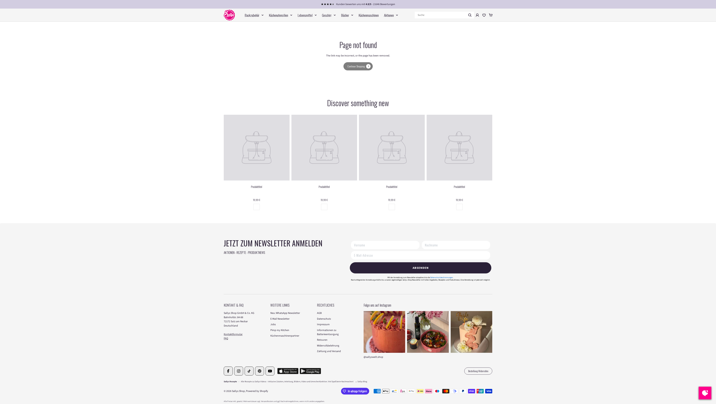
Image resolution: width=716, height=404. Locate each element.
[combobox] (444, 15)
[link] (358, 66)
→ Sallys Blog (361, 381)
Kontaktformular (233, 334)
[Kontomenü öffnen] (477, 15)
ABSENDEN (421, 268)
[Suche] (470, 15)
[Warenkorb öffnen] (490, 15)
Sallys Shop (238, 391)
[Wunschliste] (484, 15)
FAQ (226, 338)
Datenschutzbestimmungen (441, 277)
